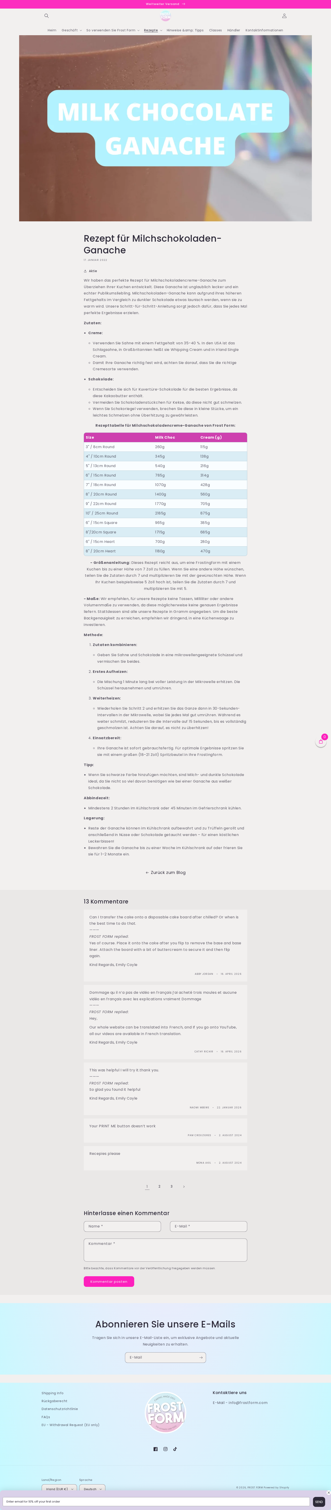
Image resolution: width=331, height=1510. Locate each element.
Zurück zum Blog (168, 872)
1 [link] (147, 1186)
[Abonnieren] (201, 1357)
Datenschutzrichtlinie (60, 1409)
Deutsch (90, 1489)
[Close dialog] (328, 1492)
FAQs (46, 1417)
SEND (319, 1502)
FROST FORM (255, 1487)
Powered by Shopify (276, 1487)
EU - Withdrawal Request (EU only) (71, 1425)
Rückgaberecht (55, 1401)
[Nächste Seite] (184, 1187)
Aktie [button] (93, 271)
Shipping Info (53, 1393)
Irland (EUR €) (57, 1489)
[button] (47, 16)
